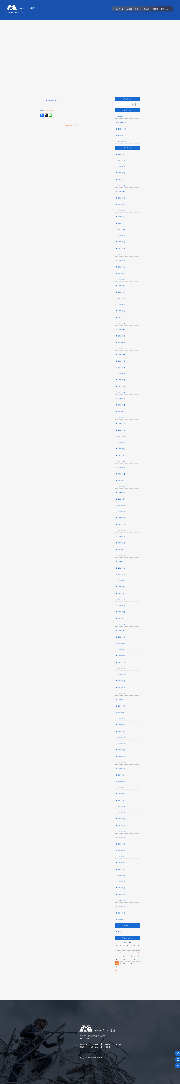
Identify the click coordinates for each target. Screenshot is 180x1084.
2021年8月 (121, 518)
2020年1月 (121, 637)
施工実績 (146, 9)
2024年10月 (122, 279)
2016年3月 (121, 919)
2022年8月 (121, 443)
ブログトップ (127, 99)
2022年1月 (121, 486)
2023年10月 (122, 355)
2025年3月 (121, 248)
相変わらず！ (122, 129)
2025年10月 (122, 217)
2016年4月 (121, 913)
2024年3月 (121, 323)
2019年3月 (121, 700)
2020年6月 (121, 606)
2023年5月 (121, 386)
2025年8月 (121, 229)
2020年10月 (122, 581)
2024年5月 (121, 311)
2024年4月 (121, 317)
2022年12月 (122, 417)
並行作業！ (121, 135)
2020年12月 (122, 568)
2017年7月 (121, 825)
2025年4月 (121, 242)
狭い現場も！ (122, 123)
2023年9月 (121, 361)
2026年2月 (121, 192)
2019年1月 (121, 712)
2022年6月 (121, 455)
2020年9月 (121, 587)
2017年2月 (121, 850)
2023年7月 (121, 374)
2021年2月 (121, 555)
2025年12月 (122, 204)
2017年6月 (121, 831)
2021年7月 (121, 524)
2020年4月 (121, 618)
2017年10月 (121, 806)
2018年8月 (121, 744)
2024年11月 (121, 273)
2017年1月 (121, 856)
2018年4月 (121, 769)
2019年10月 (121, 656)
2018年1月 (121, 787)
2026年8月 (121, 154)
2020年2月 (121, 631)
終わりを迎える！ (123, 141)
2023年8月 (121, 367)
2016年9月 (121, 882)
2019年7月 (121, 675)
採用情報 (155, 9)
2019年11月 (121, 650)
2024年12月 (122, 267)
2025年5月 (121, 236)
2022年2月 (121, 480)
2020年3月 (121, 624)
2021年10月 (121, 505)
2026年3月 (121, 185)
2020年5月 (121, 612)
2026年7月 (121, 160)
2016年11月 (121, 869)
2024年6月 (121, 305)
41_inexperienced (68, 125)
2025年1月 (121, 261)
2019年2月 (121, 706)
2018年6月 (121, 756)
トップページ (118, 9)
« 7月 (116, 970)
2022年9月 (121, 436)
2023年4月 (121, 392)
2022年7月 (121, 449)
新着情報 (107, 1047)
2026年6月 (121, 167)
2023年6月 (121, 380)
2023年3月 (121, 399)
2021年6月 (121, 530)
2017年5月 (121, 838)
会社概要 (129, 9)
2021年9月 (121, 512)
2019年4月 (121, 693)
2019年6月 (121, 681)
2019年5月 (121, 687)
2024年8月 (121, 292)
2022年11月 (121, 424)
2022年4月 (121, 468)
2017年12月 (121, 794)
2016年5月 (121, 907)
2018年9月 (121, 737)
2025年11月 (121, 210)
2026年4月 (121, 179)
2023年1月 (121, 411)
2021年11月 (121, 499)
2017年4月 (121, 844)
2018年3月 (121, 775)
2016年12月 (121, 863)
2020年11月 (121, 574)
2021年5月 (121, 537)
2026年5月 (121, 173)
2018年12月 (121, 718)
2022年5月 (121, 461)
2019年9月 (121, 662)
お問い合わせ (166, 9)
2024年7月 (121, 298)
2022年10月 (122, 430)
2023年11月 (121, 348)
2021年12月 (121, 493)
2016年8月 (121, 888)
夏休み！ (121, 116)
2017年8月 (121, 819)
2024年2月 (121, 330)
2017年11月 (121, 800)
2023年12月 (122, 342)
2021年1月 (121, 562)
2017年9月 (121, 813)
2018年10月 (121, 731)
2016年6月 (121, 900)
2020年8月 (121, 593)
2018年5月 (121, 762)
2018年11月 (121, 725)
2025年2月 (121, 254)
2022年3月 (121, 474)
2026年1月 (121, 198)
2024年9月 (121, 286)
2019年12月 (121, 643)
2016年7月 (121, 894)
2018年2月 (121, 781)
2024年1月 (121, 336)
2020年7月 (121, 599)
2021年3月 (121, 549)
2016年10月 (121, 875)
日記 (119, 932)
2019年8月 (121, 668)
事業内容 (137, 9)
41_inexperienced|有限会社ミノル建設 (15, 12)
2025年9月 (121, 223)
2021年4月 (121, 543)
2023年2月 (121, 405)
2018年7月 (121, 750)
